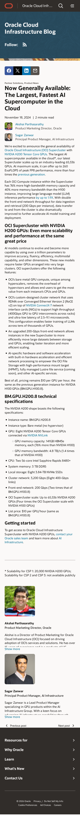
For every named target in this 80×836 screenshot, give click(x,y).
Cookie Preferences (27, 805)
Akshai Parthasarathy (29, 124)
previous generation (31, 174)
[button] (60, 5)
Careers (57, 805)
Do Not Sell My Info (53, 801)
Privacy (37, 801)
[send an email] (35, 70)
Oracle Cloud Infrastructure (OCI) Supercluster (35, 150)
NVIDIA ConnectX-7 (39, 305)
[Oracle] (9, 5)
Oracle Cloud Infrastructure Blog (37, 5)
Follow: (11, 44)
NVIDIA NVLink (38, 435)
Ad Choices (45, 805)
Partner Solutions (14, 83)
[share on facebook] (9, 70)
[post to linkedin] (26, 70)
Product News (31, 83)
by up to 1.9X (44, 197)
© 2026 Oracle (24, 801)
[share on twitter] (17, 70)
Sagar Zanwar (24, 135)
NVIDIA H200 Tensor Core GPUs (26, 154)
